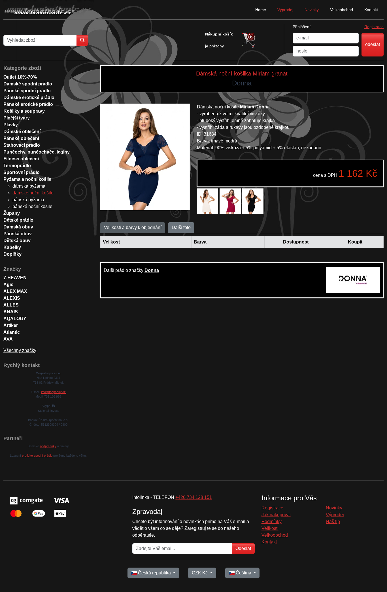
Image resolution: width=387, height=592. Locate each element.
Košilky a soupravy (24, 111)
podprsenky (48, 446)
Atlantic (11, 332)
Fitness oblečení (21, 158)
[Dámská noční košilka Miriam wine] (230, 201)
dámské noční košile (33, 192)
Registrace (374, 26)
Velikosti (269, 528)
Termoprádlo (17, 165)
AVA (8, 339)
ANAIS (10, 311)
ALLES (11, 305)
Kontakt (371, 9)
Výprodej (285, 9)
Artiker (10, 325)
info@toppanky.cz (53, 392)
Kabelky (12, 247)
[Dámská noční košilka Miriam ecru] (207, 201)
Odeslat (243, 548)
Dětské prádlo (18, 220)
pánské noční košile (32, 206)
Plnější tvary (16, 118)
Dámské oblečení (22, 131)
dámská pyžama (28, 186)
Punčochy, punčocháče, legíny (36, 152)
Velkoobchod (341, 9)
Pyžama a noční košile (27, 179)
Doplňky (12, 254)
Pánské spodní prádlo (27, 90)
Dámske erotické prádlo (28, 97)
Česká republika (154, 572)
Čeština (243, 572)
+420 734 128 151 (193, 497)
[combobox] (40, 40)
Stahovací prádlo (21, 145)
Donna (151, 270)
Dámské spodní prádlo (27, 83)
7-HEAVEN (15, 277)
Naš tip (333, 521)
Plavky (10, 124)
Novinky (312, 9)
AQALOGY (14, 318)
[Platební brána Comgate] (38, 506)
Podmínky (271, 521)
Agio (8, 284)
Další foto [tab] (181, 227)
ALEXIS (11, 298)
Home (260, 9)
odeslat (372, 44)
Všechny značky (19, 350)
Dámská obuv (18, 226)
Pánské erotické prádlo (28, 104)
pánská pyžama (28, 199)
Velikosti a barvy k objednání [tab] (132, 227)
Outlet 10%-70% (20, 77)
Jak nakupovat (276, 514)
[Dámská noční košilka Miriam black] (252, 201)
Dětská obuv (17, 240)
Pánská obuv (17, 233)
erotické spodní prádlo (37, 455)
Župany (11, 213)
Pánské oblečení (21, 138)
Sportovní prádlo (21, 172)
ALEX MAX (15, 291)
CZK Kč (200, 572)
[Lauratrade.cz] (48, 9)
